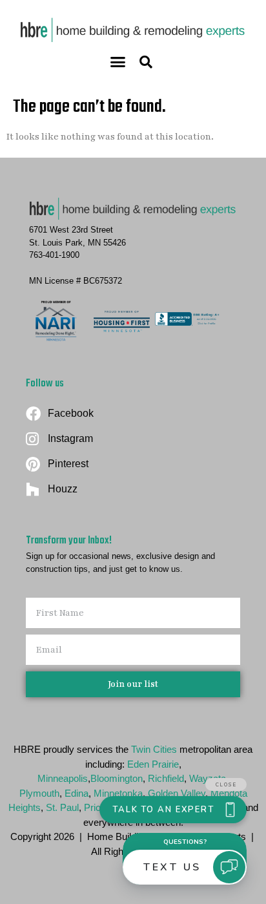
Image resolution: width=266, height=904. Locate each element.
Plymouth (39, 793)
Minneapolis (62, 778)
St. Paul (62, 807)
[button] (118, 62)
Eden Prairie (153, 764)
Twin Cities (154, 749)
